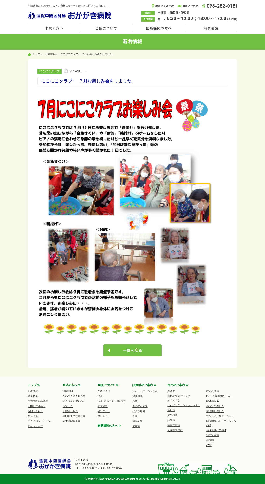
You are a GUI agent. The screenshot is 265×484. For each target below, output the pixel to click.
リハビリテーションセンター (183, 405)
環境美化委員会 (215, 411)
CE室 (209, 445)
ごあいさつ (104, 391)
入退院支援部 (175, 430)
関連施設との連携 (38, 401)
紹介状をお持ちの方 (74, 401)
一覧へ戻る (132, 350)
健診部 (210, 440)
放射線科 (172, 415)
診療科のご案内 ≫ (144, 385)
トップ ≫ (34, 385)
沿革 (100, 396)
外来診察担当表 (71, 421)
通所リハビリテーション (220, 416)
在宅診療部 (212, 391)
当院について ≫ (108, 385)
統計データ (104, 411)
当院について (106, 28)
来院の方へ (54, 28)
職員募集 (211, 28)
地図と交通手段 (36, 406)
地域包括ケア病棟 (216, 430)
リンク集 (33, 416)
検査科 (171, 420)
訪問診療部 (212, 435)
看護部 (171, 391)
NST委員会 (212, 401)
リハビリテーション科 (145, 391)
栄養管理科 (173, 425)
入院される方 (70, 411)
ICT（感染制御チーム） (219, 396)
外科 (135, 416)
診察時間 (68, 391)
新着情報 (50, 54)
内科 (135, 401)
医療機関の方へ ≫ (110, 425)
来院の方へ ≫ (72, 385)
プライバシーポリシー (40, 421)
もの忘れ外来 (140, 406)
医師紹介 (103, 416)
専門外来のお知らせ (74, 416)
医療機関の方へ (158, 28)
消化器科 (137, 396)
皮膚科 (136, 426)
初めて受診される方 (74, 396)
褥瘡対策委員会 (215, 406)
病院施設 (103, 406)
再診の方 (68, 406)
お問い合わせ (35, 411)
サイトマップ (35, 426)
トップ (36, 54)
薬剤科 (171, 410)
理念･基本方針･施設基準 (112, 401)
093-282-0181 (90, 468)
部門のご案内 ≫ (178, 385)
